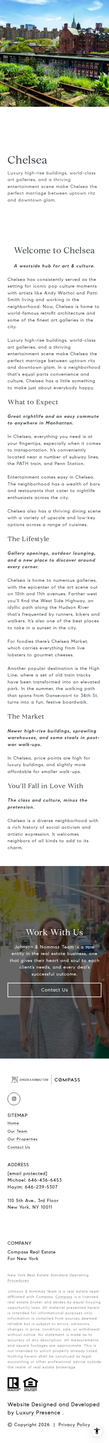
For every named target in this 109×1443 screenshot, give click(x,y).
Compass (63, 1296)
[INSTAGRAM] (14, 1099)
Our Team (18, 1131)
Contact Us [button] (54, 990)
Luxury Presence (38, 1412)
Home (13, 1123)
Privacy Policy (74, 1424)
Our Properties (23, 1139)
